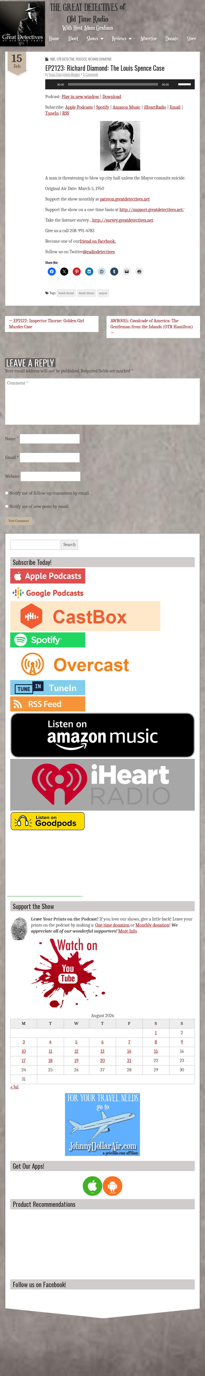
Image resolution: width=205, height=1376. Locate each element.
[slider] (185, 83)
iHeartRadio (155, 107)
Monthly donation (152, 925)
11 (50, 1051)
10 (24, 1051)
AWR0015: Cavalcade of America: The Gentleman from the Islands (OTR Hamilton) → (151, 327)
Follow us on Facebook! (39, 1284)
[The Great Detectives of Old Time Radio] (22, 23)
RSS (65, 113)
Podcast (81, 59)
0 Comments (90, 74)
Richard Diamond (100, 59)
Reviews (119, 38)
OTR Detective (65, 59)
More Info (127, 931)
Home (54, 38)
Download (111, 96)
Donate (172, 38)
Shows (92, 38)
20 (102, 1060)
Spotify (102, 107)
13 (102, 1051)
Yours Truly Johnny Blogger (64, 74)
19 (76, 1060)
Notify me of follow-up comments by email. (49, 493)
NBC (52, 59)
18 (50, 1060)
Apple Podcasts (79, 107)
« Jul (14, 1087)
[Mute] (174, 84)
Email (175, 107)
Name (12, 438)
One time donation (112, 925)
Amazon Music (126, 107)
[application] (120, 84)
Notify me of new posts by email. (39, 506)
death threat (86, 293)
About (73, 38)
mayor (103, 293)
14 (129, 1051)
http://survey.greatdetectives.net (122, 220)
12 (76, 1051)
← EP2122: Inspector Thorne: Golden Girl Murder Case (46, 324)
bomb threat (66, 293)
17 (24, 1060)
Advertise (148, 38)
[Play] (51, 84)
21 (129, 1060)
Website (12, 476)
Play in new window (80, 96)
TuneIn (52, 113)
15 (156, 1051)
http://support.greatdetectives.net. (152, 209)
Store (191, 38)
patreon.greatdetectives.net (125, 199)
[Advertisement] (44, 865)
